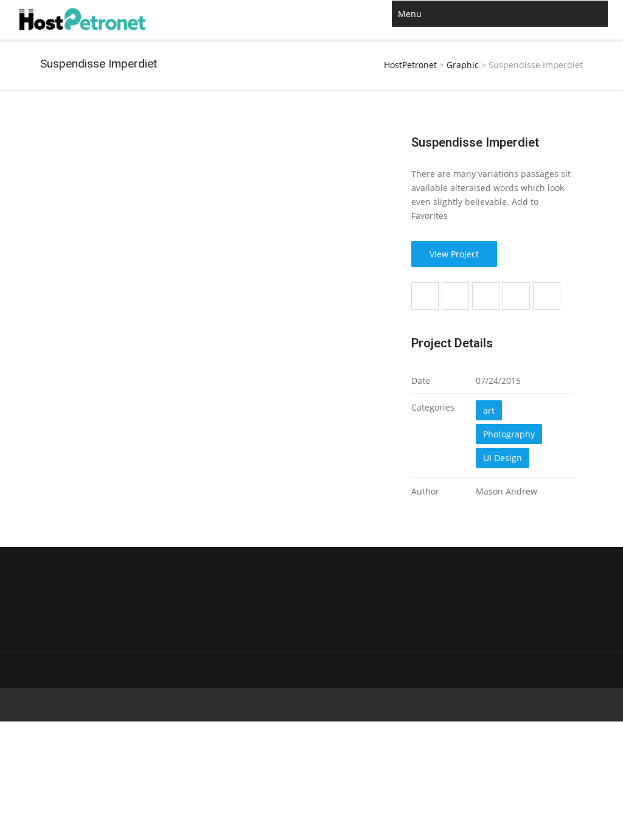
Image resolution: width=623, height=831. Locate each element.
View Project (454, 254)
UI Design (502, 458)
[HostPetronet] (82, 20)
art (489, 410)
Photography (509, 434)
